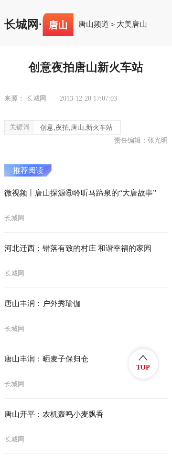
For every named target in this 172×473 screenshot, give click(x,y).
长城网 (21, 24)
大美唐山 (132, 24)
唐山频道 (93, 24)
